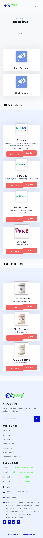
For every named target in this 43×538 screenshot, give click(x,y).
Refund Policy (8, 452)
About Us (7, 431)
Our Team (7, 435)
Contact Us (7, 439)
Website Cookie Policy (12, 457)
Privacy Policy (8, 448)
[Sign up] (37, 419)
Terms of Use (8, 444)
